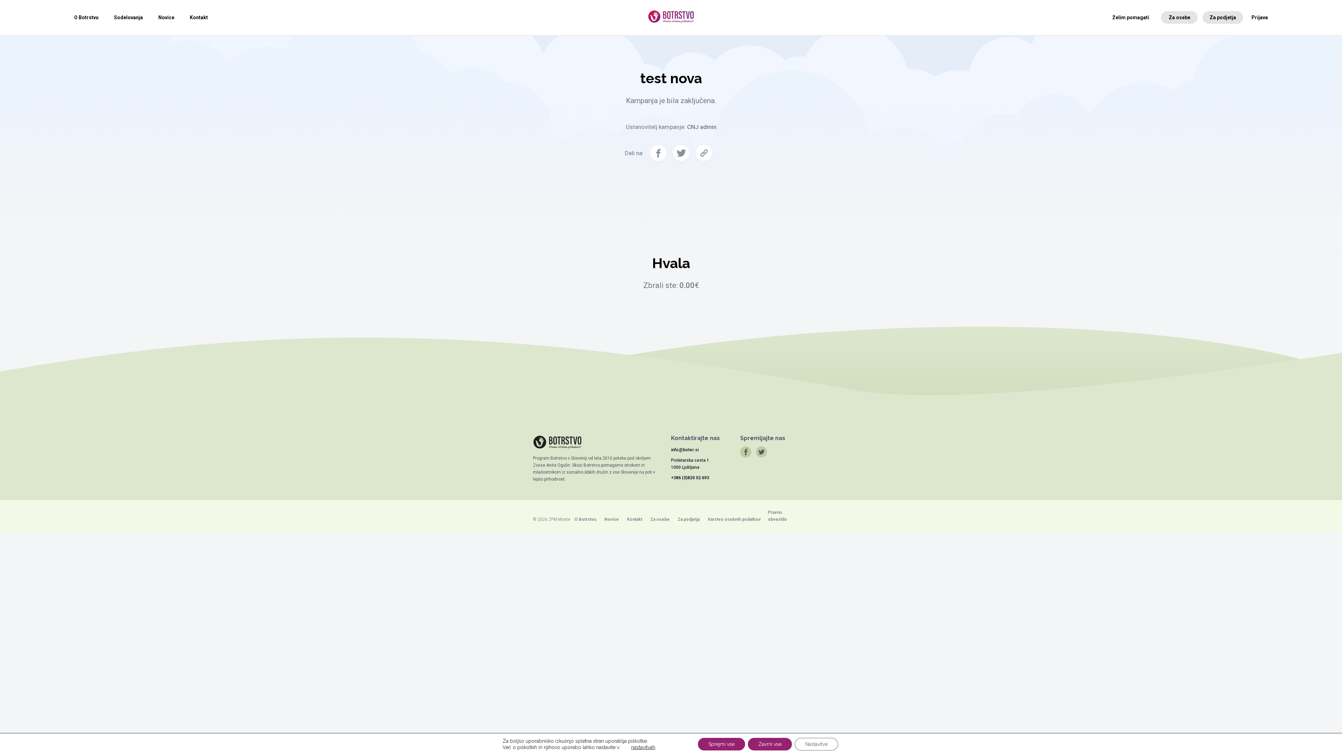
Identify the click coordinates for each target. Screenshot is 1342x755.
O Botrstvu (86, 17)
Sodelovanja (128, 17)
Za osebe (1179, 17)
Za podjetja (1223, 17)
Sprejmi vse (721, 744)
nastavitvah (643, 747)
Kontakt (199, 17)
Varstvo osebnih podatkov (734, 519)
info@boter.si (685, 449)
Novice (166, 17)
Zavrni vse (769, 744)
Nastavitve (816, 744)
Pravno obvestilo (777, 516)
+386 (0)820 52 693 (690, 477)
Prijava (1259, 17)
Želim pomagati (1130, 17)
